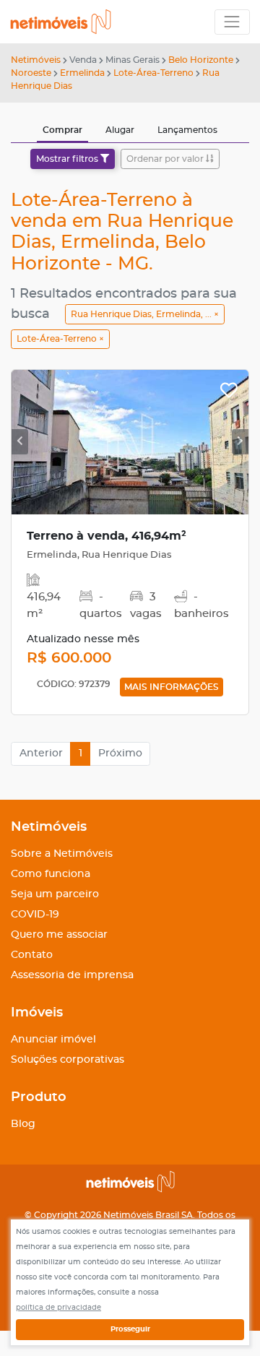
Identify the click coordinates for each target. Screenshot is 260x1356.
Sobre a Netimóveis (62, 854)
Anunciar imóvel (53, 1040)
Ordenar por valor (166, 159)
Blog (23, 1124)
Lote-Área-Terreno (153, 73)
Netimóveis (36, 60)
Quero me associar (59, 935)
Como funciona (50, 874)
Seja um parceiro (55, 894)
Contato (32, 955)
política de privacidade (58, 1307)
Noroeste (31, 73)
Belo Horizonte (200, 60)
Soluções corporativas (67, 1060)
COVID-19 (35, 915)
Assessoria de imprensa (72, 975)
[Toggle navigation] (232, 22)
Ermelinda (82, 73)
